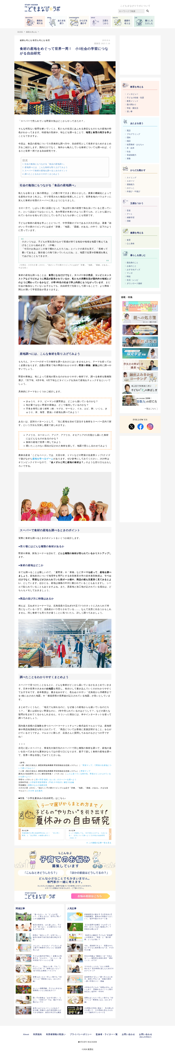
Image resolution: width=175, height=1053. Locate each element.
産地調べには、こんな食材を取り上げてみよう (46, 167)
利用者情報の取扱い (56, 1034)
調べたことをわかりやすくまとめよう (42, 174)
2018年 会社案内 (35, 791)
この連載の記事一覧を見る (99, 843)
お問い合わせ (128, 1034)
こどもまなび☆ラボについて (135, 6)
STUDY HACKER (88, 1042)
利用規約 (37, 1034)
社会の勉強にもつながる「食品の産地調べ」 (45, 164)
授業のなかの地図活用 (37, 785)
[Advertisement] (140, 54)
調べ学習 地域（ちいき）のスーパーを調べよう (56, 780)
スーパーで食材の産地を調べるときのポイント (46, 170)
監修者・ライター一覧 (107, 1034)
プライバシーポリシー (81, 1034)
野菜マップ (85, 771)
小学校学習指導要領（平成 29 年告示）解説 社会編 (52, 782)
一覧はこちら (150, 409)
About (26, 1034)
